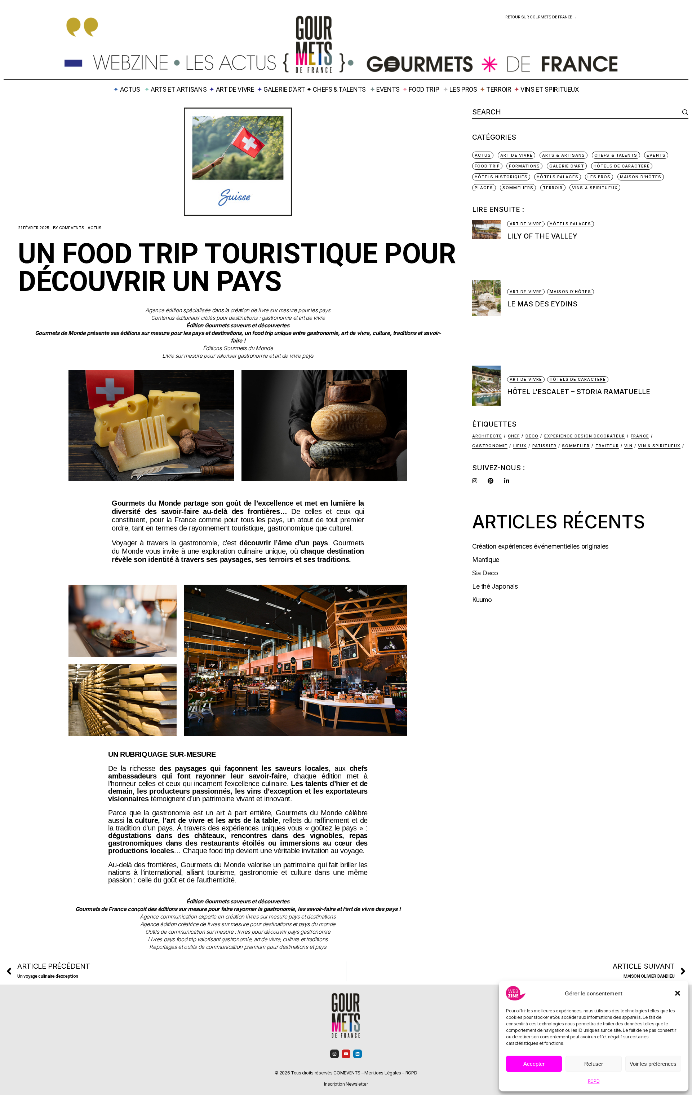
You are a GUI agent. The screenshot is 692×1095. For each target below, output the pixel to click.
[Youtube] (346, 1054)
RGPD (594, 1081)
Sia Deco (485, 573)
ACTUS (94, 227)
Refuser (593, 1064)
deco (531, 436)
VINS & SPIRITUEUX (595, 187)
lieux (520, 445)
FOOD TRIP (424, 89)
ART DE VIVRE (235, 89)
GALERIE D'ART (566, 166)
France (640, 436)
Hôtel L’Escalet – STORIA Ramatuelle (578, 392)
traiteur (607, 445)
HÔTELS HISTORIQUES (501, 176)
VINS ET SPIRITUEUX (549, 89)
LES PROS (463, 89)
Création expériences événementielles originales (540, 546)
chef (514, 436)
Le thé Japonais (495, 586)
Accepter (534, 1064)
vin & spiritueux (659, 445)
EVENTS (388, 89)
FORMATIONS (524, 166)
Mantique (485, 559)
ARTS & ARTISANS (563, 155)
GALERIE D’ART (284, 89)
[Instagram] (334, 1054)
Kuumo (482, 599)
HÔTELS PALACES (557, 176)
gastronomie (489, 445)
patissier (544, 445)
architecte (487, 436)
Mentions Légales (382, 1073)
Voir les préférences (653, 1064)
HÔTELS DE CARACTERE (622, 166)
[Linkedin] (357, 1054)
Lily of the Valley (542, 236)
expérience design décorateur (584, 436)
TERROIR (498, 89)
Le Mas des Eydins (542, 304)
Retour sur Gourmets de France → (541, 17)
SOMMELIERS (517, 187)
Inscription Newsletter (346, 1084)
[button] (677, 993)
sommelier (576, 445)
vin (628, 445)
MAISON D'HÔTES (640, 176)
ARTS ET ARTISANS (179, 89)
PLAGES (484, 187)
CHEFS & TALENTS (339, 89)
